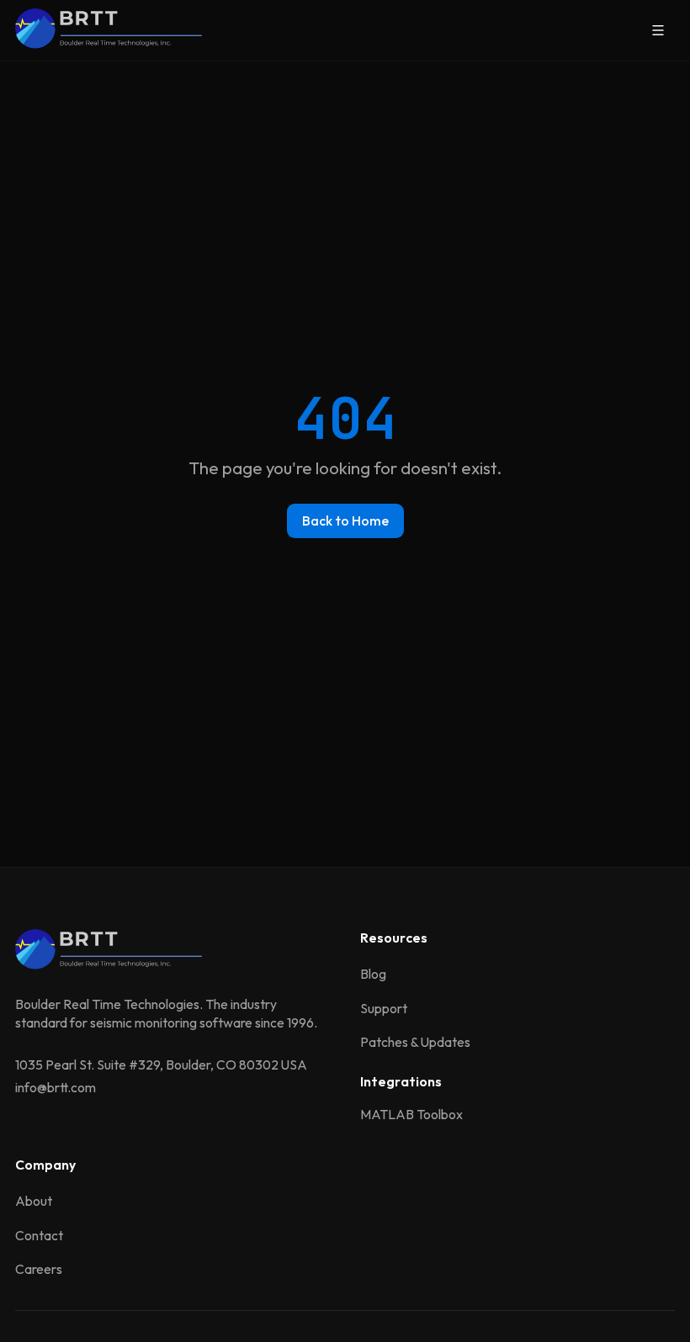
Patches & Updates (415, 1041)
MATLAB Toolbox (411, 1114)
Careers (38, 1268)
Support (383, 1008)
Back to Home (345, 520)
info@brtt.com (55, 1087)
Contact (39, 1235)
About (33, 1200)
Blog (373, 973)
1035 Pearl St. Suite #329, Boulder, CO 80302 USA (161, 1064)
